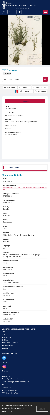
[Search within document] (45, 79)
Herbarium (7, 73)
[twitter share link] (4, 358)
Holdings (5, 340)
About (4, 332)
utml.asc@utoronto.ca (9, 390)
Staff (3, 334)
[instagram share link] (4, 366)
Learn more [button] (7, 411)
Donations (5, 348)
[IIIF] (16, 91)
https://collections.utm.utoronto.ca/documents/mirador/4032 (25, 188)
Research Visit (6, 337)
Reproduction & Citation (10, 343)
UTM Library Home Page (10, 393)
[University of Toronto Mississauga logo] (20, 5)
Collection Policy (7, 346)
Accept (42, 409)
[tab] (25, 101)
